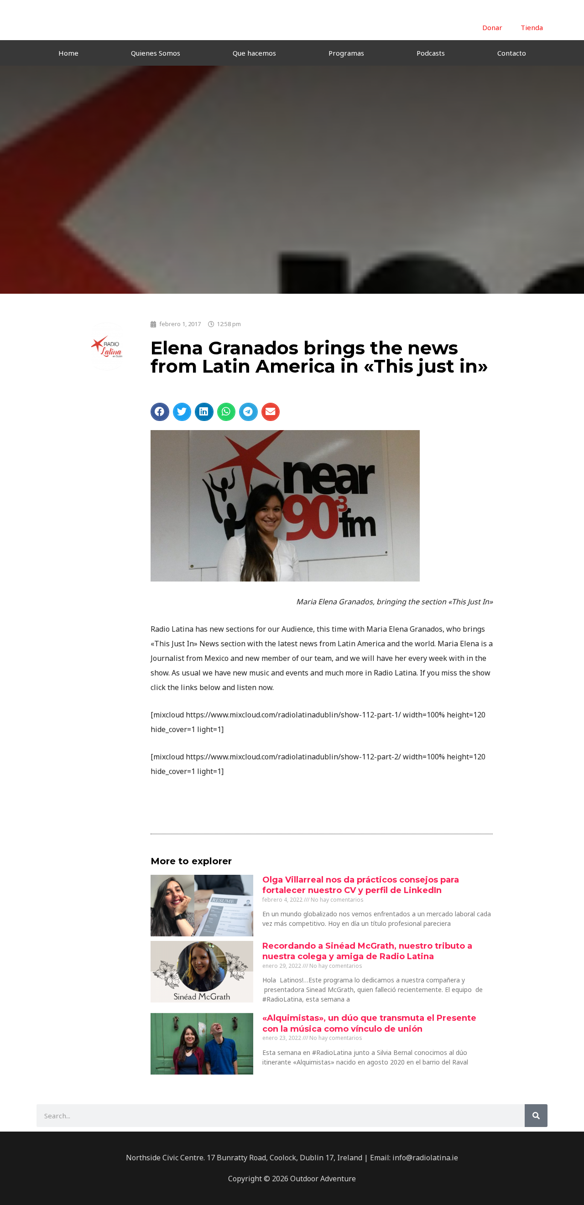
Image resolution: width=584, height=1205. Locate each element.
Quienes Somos (155, 52)
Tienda (532, 27)
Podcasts (431, 52)
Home (68, 52)
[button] (160, 412)
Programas (346, 52)
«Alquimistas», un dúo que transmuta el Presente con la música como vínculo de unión (369, 1023)
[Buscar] (536, 1115)
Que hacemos (254, 52)
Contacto (511, 52)
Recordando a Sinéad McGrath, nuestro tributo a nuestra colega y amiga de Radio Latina (367, 951)
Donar (492, 27)
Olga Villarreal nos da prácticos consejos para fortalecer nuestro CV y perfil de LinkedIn (360, 885)
